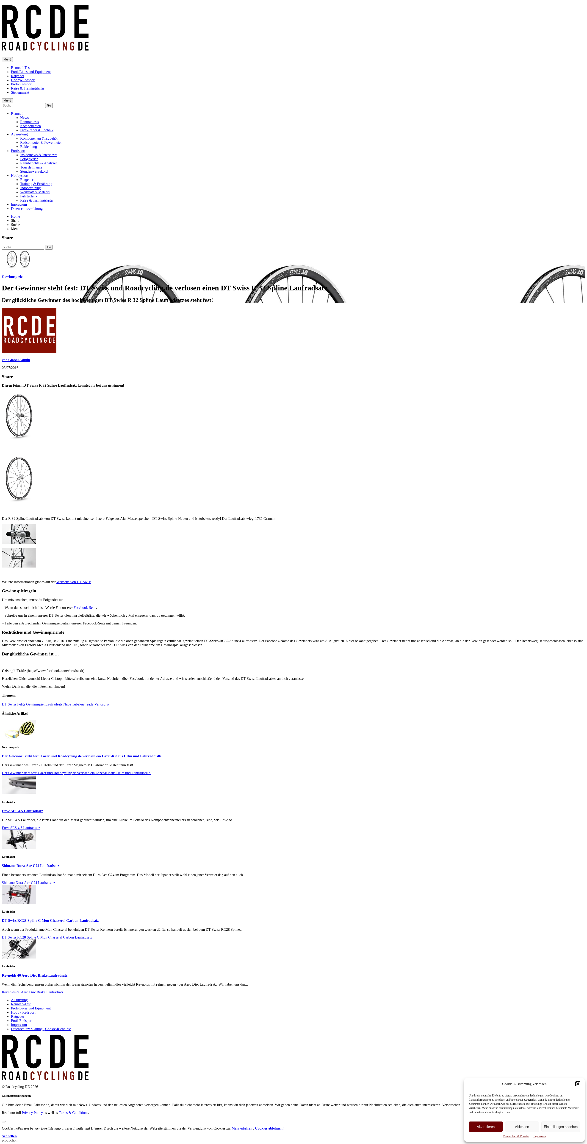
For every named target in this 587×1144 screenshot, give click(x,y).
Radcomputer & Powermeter (41, 142)
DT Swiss (9, 704)
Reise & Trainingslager (27, 88)
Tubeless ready (83, 704)
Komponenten (30, 126)
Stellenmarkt (20, 92)
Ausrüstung (19, 134)
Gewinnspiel (35, 704)
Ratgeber (17, 76)
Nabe (67, 704)
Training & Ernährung (36, 184)
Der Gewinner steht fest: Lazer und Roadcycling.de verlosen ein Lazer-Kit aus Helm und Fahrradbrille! (82, 756)
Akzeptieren (486, 1127)
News (24, 118)
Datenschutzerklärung (27, 209)
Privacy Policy (32, 1113)
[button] (578, 1084)
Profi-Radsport (21, 84)
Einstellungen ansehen (561, 1127)
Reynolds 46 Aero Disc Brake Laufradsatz (34, 975)
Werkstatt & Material (35, 192)
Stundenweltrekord (34, 171)
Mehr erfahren (242, 1128)
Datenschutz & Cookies (516, 1136)
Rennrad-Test (20, 68)
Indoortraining (30, 188)
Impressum (540, 1136)
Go (49, 105)
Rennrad (17, 113)
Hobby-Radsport (23, 80)
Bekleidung (28, 147)
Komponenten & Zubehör (39, 138)
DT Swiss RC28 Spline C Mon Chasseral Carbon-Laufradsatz (50, 920)
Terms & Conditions (73, 1113)
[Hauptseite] (45, 48)
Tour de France (31, 167)
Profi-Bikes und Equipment (31, 72)
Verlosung (101, 704)
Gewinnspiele (12, 276)
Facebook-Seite (85, 608)
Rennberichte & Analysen (39, 163)
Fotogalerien (29, 159)
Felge (21, 704)
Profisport (18, 151)
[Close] (4, 1121)
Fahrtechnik (28, 196)
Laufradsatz (53, 704)
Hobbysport (19, 175)
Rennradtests (29, 122)
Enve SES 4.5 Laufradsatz (22, 811)
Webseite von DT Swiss (73, 582)
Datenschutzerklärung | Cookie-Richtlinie (41, 1029)
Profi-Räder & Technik (36, 130)
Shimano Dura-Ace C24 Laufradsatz (30, 866)
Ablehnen (522, 1127)
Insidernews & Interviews (38, 155)
